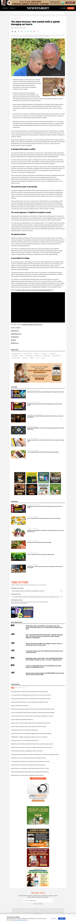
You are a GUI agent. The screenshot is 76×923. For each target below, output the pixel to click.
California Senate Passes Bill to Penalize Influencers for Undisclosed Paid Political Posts (29, 771)
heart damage (58, 35)
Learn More (53, 918)
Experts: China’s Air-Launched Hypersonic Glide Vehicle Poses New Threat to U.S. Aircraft (30, 768)
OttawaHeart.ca (15, 337)
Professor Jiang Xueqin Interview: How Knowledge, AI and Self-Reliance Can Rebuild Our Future (43, 666)
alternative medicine (18, 35)
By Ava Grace (14, 28)
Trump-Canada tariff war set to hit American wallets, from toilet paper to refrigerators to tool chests (32, 716)
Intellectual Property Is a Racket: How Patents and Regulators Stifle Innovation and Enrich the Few (31, 747)
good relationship (26, 35)
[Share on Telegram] (25, 31)
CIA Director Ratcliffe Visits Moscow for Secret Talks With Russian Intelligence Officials (29, 702)
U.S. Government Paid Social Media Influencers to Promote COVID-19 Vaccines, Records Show (31, 695)
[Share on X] (21, 31)
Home (12, 18)
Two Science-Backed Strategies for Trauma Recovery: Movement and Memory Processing (30, 761)
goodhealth (37, 35)
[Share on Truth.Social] (28, 31)
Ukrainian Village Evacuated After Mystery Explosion (22, 719)
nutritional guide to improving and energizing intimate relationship (33, 290)
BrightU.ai (13, 340)
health (53, 35)
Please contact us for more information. (19, 603)
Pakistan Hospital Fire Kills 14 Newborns (19, 705)
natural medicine (23, 36)
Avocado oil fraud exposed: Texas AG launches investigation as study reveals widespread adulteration (33, 712)
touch (47, 36)
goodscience (48, 35)
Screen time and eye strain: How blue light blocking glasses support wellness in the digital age (31, 733)
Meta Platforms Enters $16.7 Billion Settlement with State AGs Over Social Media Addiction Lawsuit (32, 744)
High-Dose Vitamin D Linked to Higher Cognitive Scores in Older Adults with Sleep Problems (30, 723)
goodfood (32, 35)
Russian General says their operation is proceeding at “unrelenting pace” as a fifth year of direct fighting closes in (35, 754)
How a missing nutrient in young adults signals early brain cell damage (44, 518)
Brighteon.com (14, 343)
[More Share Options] (37, 31)
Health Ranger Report (16, 622)
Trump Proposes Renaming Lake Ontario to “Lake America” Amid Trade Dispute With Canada (31, 698)
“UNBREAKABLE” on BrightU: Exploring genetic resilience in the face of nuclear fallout (29, 737)
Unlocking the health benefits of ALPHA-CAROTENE (39, 542)
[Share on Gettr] (34, 31)
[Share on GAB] (31, 31)
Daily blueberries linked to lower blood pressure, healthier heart (24, 730)
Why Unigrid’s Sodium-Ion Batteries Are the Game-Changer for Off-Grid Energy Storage (29, 691)
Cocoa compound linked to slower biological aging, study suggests (43, 452)
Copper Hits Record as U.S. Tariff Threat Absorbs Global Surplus (25, 740)
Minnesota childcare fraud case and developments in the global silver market (45, 391)
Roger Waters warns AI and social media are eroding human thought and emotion (28, 757)
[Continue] (51, 900)
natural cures (16, 36)
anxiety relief (17, 18)
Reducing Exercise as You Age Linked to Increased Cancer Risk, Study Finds (27, 775)
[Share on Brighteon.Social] (12, 31)
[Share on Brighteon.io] (15, 31)
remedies (41, 36)
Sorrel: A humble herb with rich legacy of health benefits (40, 554)
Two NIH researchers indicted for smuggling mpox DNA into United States (27, 750)
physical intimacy (30, 36)
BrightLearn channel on (32, 324)
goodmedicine (43, 35)
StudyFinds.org (15, 330)
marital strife (37, 355)
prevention (37, 36)
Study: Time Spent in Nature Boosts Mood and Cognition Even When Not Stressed (28, 726)
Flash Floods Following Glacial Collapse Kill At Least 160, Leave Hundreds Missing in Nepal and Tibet (32, 709)
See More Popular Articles (38, 778)
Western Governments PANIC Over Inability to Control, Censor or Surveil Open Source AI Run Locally (44, 644)
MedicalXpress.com (16, 334)
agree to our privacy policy (20, 920)
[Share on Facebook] (18, 31)
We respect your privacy (38, 903)
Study (45, 36)
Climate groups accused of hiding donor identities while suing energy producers (28, 764)
